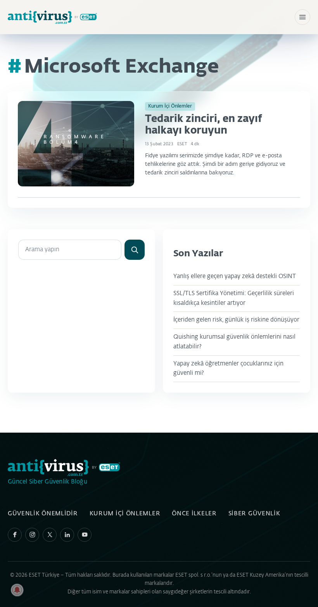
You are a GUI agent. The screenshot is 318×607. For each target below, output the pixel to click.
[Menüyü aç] (302, 17)
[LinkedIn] (67, 535)
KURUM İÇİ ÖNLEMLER (125, 514)
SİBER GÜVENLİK (254, 514)
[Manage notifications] (17, 590)
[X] (50, 535)
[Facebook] (15, 535)
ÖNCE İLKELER (194, 514)
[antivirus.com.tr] (52, 17)
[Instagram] (32, 535)
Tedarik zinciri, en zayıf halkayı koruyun (203, 125)
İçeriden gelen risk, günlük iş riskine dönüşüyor (236, 320)
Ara (134, 250)
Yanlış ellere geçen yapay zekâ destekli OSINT (234, 276)
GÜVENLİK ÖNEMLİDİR (43, 514)
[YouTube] (85, 535)
